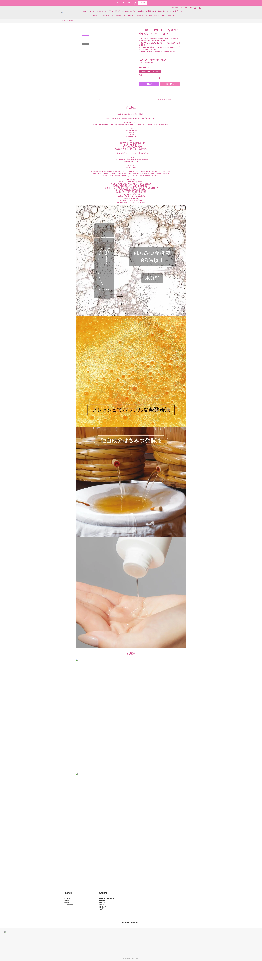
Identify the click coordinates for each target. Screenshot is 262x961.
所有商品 (91, 11)
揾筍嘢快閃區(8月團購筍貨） (125, 11)
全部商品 (64, 21)
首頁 (84, 11)
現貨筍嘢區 (109, 11)
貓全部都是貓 (117, 15)
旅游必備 (140, 15)
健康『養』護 (177, 11)
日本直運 (70, 21)
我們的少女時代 (129, 15)
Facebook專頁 (159, 15)
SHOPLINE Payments (134, 958)
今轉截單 (142, 3)
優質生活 (106, 15)
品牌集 (140, 11)
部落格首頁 (171, 15)
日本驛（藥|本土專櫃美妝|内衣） (157, 11)
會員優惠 (149, 15)
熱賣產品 (100, 11)
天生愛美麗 (95, 15)
